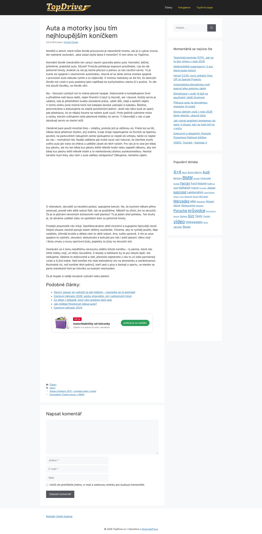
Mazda (195, 197)
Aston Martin (195, 172)
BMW (188, 177)
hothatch (185, 187)
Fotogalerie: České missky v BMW (67, 394)
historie (202, 183)
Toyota (206, 216)
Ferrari (185, 183)
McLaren (203, 196)
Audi (206, 172)
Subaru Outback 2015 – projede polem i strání (73, 391)
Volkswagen (194, 222)
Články (168, 7)
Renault (176, 217)
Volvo (205, 222)
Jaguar (211, 187)
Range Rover (211, 211)
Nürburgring (188, 205)
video (179, 221)
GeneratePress (150, 529)
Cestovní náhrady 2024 (68, 307)
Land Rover (209, 192)
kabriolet (179, 192)
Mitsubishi (200, 202)
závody (177, 227)
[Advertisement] (102, 182)
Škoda (186, 226)
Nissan (210, 201)
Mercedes (181, 201)
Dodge (176, 184)
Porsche (180, 210)
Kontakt (50, 516)
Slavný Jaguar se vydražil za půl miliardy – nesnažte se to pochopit (94, 292)
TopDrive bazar (204, 7)
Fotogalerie (184, 7)
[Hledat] (211, 28)
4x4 (177, 171)
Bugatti (197, 178)
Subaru (183, 216)
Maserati (188, 197)
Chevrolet (205, 178)
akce (184, 172)
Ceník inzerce (64, 516)
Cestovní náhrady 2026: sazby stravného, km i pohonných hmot (93, 296)
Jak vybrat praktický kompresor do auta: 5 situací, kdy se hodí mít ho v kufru (194, 124)
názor (52, 388)
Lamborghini (195, 192)
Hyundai (202, 188)
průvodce (196, 210)
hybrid (195, 187)
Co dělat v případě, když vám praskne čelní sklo (83, 299)
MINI (193, 201)
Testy (198, 216)
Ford (194, 183)
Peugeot (199, 206)
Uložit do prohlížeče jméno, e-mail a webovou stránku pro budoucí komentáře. (97, 484)
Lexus (176, 197)
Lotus (181, 197)
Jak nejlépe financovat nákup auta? (75, 303)
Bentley (177, 178)
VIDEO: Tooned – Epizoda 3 (190, 142)
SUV (191, 216)
